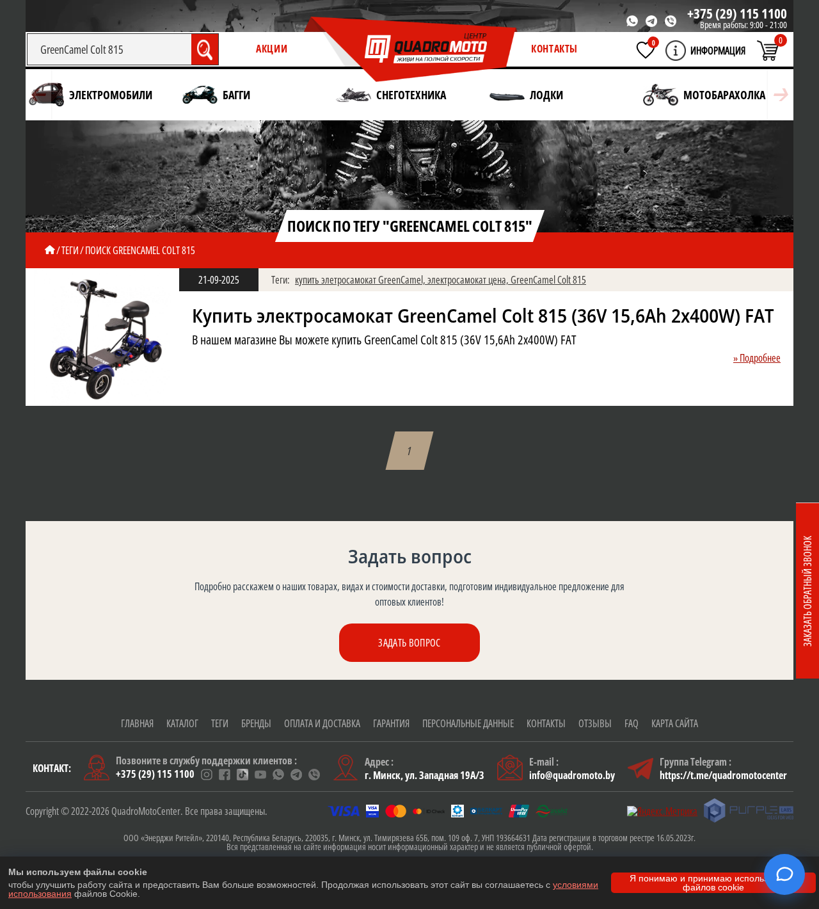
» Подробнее (757, 358)
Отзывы (595, 723)
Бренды (256, 723)
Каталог (182, 723)
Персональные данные (468, 723)
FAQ (631, 723)
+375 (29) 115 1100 (737, 13)
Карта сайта (674, 723)
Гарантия (391, 723)
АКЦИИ (271, 49)
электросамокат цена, (469, 280)
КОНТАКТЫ (554, 49)
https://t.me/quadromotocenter (723, 775)
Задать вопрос (409, 643)
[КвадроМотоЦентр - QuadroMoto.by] (411, 50)
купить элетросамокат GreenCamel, (361, 280)
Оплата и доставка (322, 723)
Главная (137, 723)
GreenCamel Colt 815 (548, 280)
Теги (219, 723)
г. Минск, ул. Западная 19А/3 (424, 775)
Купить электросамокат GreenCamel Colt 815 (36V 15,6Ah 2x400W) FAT (483, 315)
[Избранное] (645, 50)
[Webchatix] (784, 874)
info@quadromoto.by (572, 775)
